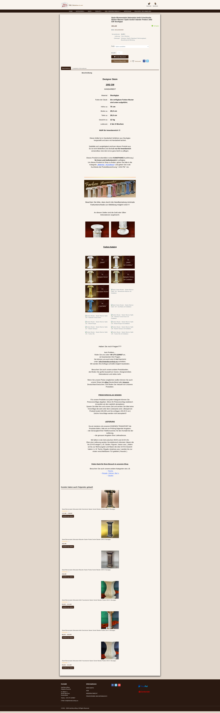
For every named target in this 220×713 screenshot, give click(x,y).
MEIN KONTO (90, 688)
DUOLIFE (98, 11)
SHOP (90, 11)
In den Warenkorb (121, 57)
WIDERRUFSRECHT (92, 693)
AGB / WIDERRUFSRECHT (112, 11)
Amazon (126, 382)
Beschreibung (66, 68)
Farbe (113, 46)
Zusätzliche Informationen (79, 68)
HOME (71, 11)
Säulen (116, 372)
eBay (106, 382)
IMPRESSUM (127, 11)
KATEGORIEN (80, 11)
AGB (87, 690)
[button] (107, 12)
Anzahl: (113, 53)
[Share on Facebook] (144, 61)
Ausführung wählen (68, 516)
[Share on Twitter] (147, 61)
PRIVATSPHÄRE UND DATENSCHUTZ (96, 696)
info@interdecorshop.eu (71, 700)
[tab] (66, 68)
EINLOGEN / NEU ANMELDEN (142, 11)
